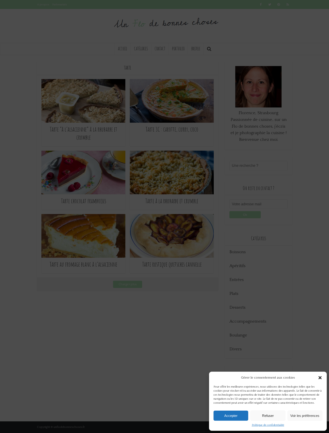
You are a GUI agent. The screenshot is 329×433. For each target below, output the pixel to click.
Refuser (268, 416)
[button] (320, 377)
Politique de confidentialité (268, 425)
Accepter (230, 416)
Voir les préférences (304, 416)
